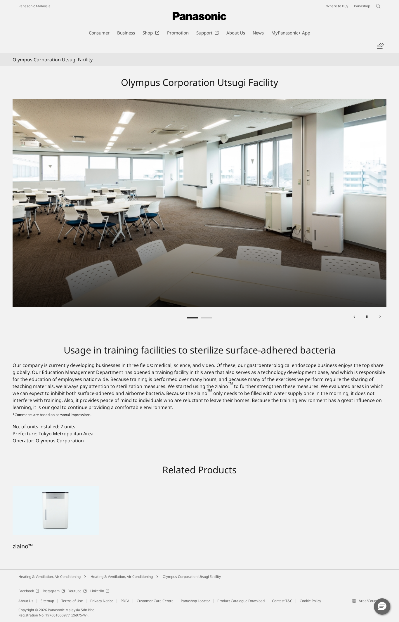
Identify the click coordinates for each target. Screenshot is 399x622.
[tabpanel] (199, 203)
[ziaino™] (56, 489)
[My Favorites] (380, 46)
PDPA (125, 600)
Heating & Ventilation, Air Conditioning (49, 576)
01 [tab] (192, 317)
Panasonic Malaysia (34, 6)
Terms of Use (72, 600)
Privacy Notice (101, 600)
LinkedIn (97, 590)
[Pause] (367, 317)
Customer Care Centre (155, 600)
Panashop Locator (195, 600)
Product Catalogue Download (241, 600)
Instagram (51, 590)
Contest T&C (282, 600)
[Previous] (354, 317)
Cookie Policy (310, 600)
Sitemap (47, 600)
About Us (25, 600)
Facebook (26, 590)
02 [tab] (206, 317)
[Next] (380, 317)
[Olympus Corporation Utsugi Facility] (199, 203)
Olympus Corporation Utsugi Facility (192, 576)
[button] (382, 606)
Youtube (74, 590)
